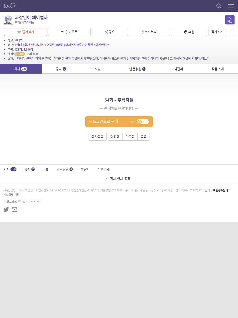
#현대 (18, 45)
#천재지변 (37, 45)
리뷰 (98, 69)
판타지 (18, 40)
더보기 (205, 58)
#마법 (59, 45)
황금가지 (12, 201)
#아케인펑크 (101, 45)
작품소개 (218, 69)
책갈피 (178, 69)
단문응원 (137, 69)
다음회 (130, 136)
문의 (207, 190)
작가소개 (217, 32)
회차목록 (98, 136)
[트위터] (6, 209)
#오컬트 (49, 45)
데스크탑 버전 (11, 195)
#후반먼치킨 (85, 45)
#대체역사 (69, 45)
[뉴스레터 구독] (14, 209)
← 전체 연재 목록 (119, 178)
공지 (60, 69)
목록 (143, 136)
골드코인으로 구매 (118, 121)
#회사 (26, 45)
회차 (20, 69)
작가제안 (229, 19)
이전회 (115, 136)
